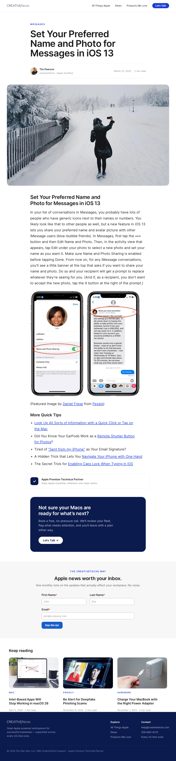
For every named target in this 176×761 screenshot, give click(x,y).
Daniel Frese (73, 404)
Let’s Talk (160, 5)
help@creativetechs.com (155, 727)
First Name (49, 595)
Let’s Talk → (50, 540)
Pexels (97, 404)
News (118, 5)
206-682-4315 (149, 732)
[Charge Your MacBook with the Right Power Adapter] (142, 672)
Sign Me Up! (52, 625)
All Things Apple (101, 5)
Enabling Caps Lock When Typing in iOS (100, 464)
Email (46, 609)
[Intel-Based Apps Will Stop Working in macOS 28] (34, 672)
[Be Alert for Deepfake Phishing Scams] (88, 672)
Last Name (97, 595)
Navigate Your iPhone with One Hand (112, 456)
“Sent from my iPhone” (66, 449)
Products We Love (137, 5)
